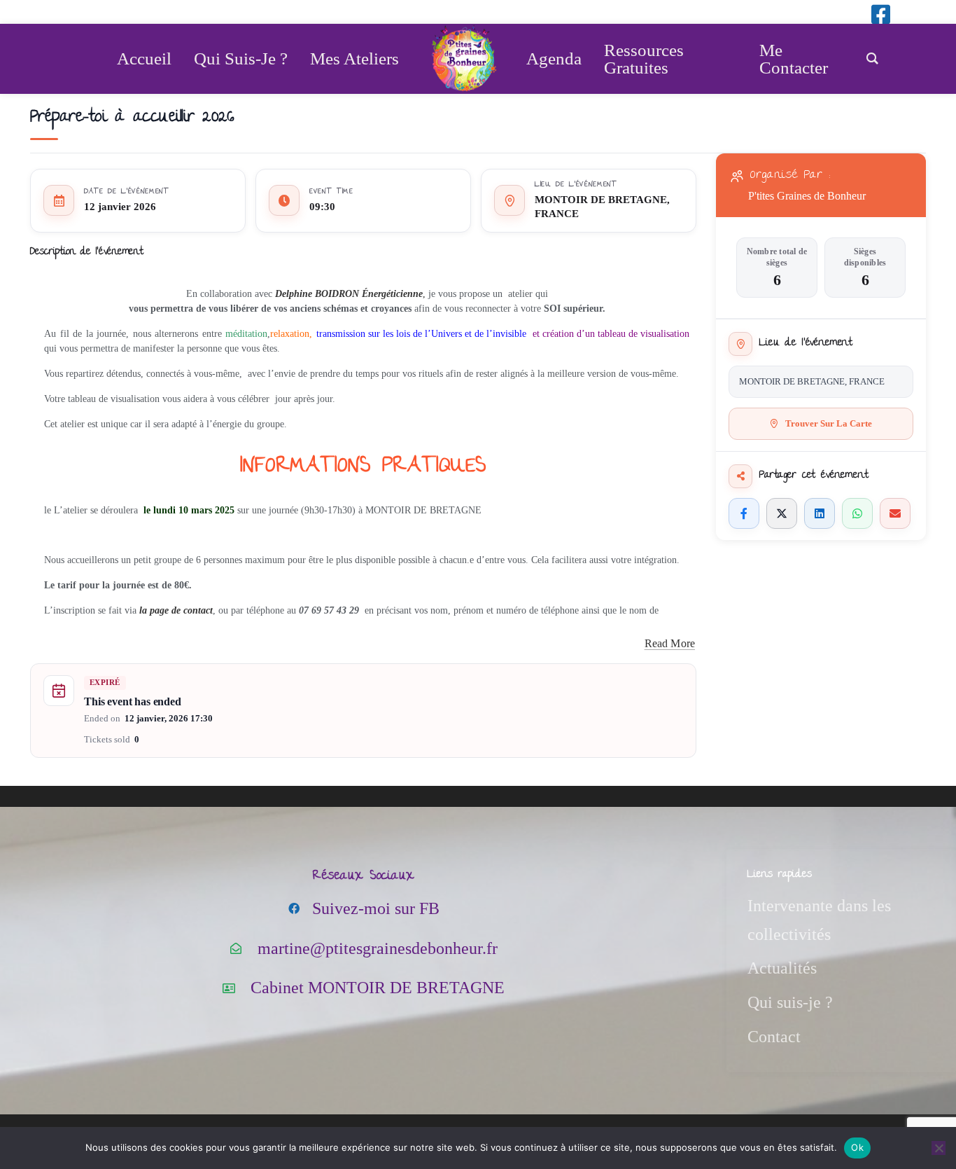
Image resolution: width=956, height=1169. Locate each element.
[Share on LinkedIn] (819, 513)
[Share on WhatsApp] (857, 513)
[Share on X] (781, 513)
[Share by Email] (895, 513)
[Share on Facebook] (744, 513)
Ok (857, 1147)
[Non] (939, 1148)
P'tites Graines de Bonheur (807, 196)
